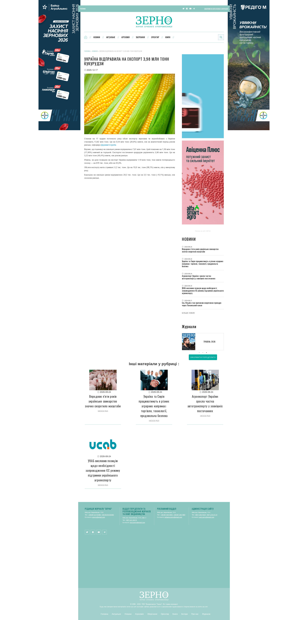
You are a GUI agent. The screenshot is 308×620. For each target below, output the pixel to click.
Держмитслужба (108, 145)
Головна (87, 51)
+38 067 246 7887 (179, 515)
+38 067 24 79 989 (94, 515)
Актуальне (110, 37)
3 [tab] (206, 352)
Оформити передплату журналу (216, 8)
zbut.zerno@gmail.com (137, 522)
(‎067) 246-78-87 (200, 515)
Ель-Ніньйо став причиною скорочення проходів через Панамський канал (201, 304)
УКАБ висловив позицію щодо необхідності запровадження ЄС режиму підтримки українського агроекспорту (203, 291)
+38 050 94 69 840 (107, 515)
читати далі (103, 411)
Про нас (195, 614)
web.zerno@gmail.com (206, 517)
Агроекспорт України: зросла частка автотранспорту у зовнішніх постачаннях (198, 277)
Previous (182, 342)
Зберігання (140, 37)
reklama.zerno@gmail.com (173, 517)
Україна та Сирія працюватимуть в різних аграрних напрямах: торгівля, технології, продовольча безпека (202, 264)
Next (224, 342)
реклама (83, 8)
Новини (96, 37)
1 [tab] (199, 352)
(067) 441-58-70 (131, 520)
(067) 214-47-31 (212, 515)
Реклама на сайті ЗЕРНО (203, 231)
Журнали (206, 614)
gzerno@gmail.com (98, 517)
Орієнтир (155, 37)
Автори (184, 614)
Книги (167, 37)
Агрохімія (125, 37)
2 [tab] (203, 352)
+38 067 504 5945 (167, 515)
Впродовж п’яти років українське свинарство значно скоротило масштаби (200, 250)
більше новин (188, 313)
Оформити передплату (202, 357)
